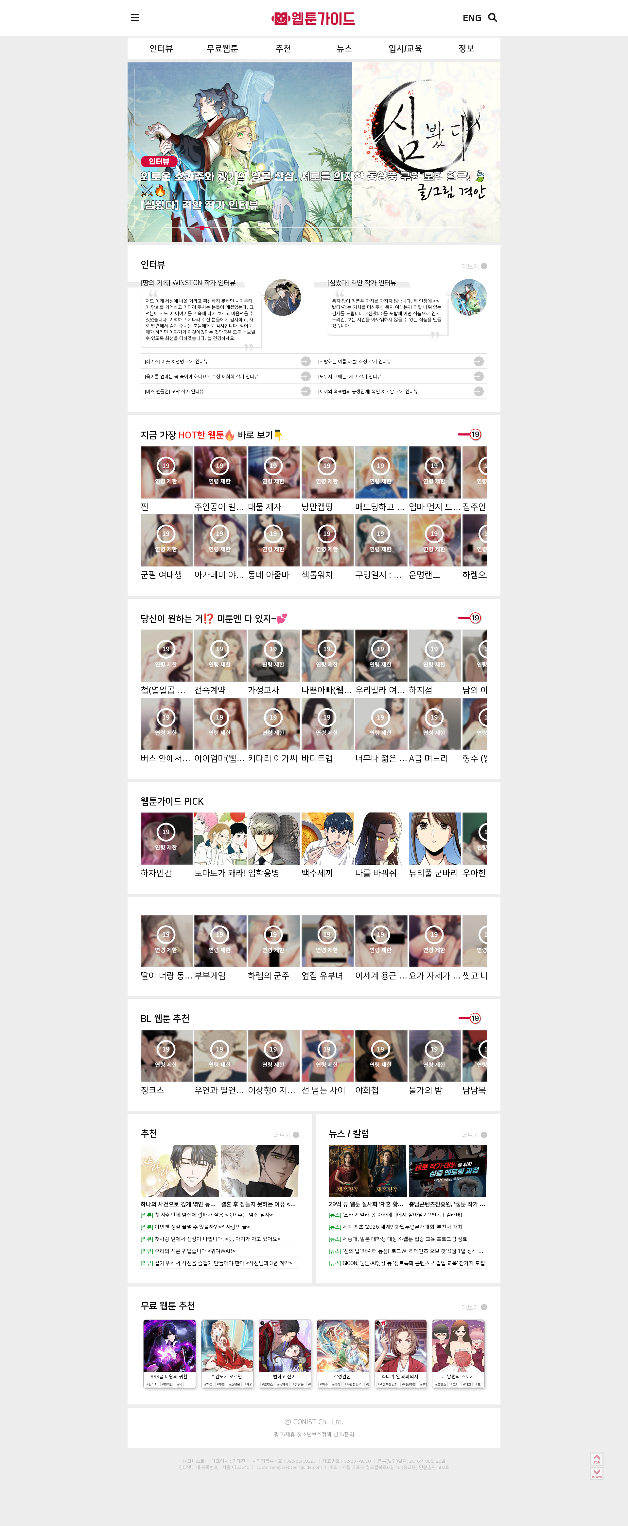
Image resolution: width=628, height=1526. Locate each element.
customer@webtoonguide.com (289, 1467)
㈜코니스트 (193, 1461)
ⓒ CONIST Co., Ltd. (314, 1421)
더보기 (471, 266)
